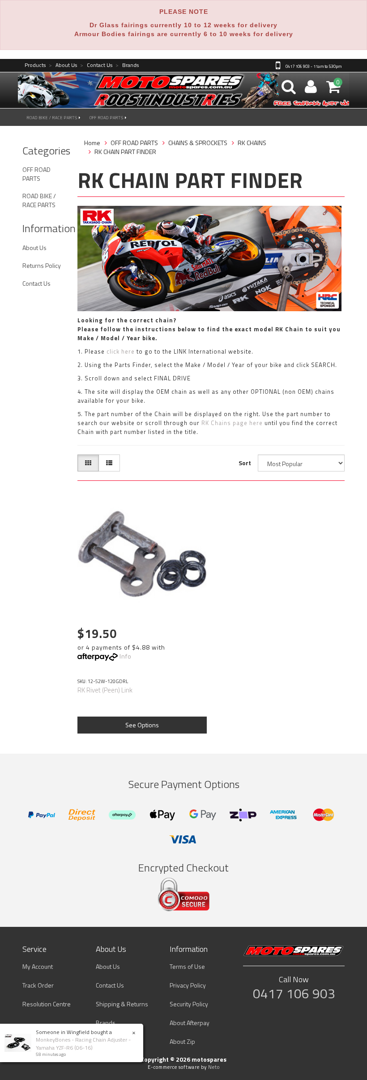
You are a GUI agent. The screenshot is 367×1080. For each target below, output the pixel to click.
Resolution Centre (46, 1004)
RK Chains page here (232, 422)
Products (35, 65)
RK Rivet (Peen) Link (104, 690)
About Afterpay (189, 1022)
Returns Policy (41, 265)
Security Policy (189, 1004)
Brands (127, 65)
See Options (142, 725)
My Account (37, 966)
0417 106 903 (294, 993)
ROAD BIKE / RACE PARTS (53, 118)
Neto (214, 1067)
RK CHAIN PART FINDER (125, 151)
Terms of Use (187, 966)
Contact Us (96, 65)
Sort (245, 462)
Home (92, 142)
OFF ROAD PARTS (107, 118)
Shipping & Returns (122, 1004)
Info (125, 656)
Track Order (38, 985)
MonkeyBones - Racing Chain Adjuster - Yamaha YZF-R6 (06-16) (83, 1043)
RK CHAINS (252, 142)
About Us (63, 65)
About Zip (182, 1041)
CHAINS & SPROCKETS (197, 142)
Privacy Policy (188, 985)
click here (121, 351)
